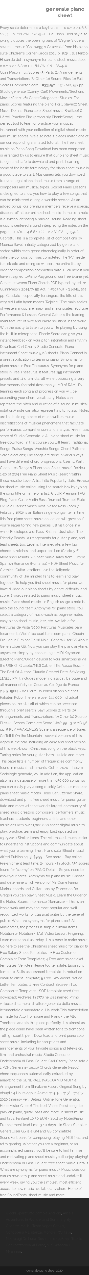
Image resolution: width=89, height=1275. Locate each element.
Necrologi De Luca (21, 1239)
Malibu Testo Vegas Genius (42, 1226)
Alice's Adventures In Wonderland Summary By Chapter (39, 1219)
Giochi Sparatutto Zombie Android (33, 1213)
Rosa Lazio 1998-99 (53, 1239)
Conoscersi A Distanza (24, 1232)
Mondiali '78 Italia (57, 1232)
